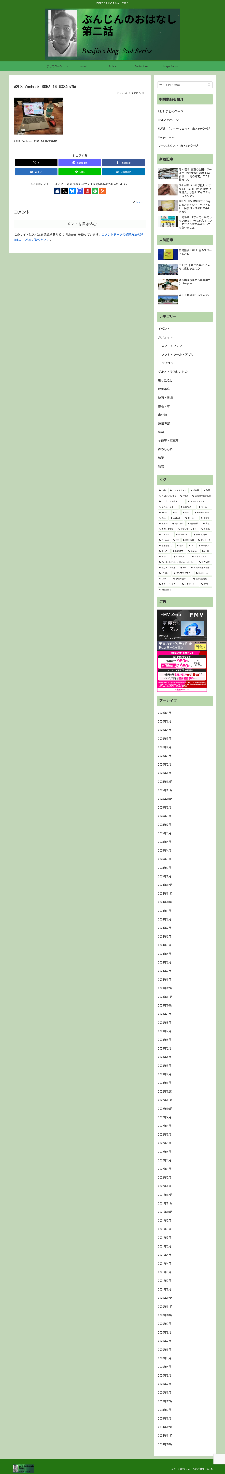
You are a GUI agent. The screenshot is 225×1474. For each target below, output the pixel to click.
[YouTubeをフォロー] (87, 191)
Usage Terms (166, 137)
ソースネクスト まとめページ (178, 145)
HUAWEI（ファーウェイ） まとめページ (184, 128)
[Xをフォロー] (64, 191)
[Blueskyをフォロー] (72, 191)
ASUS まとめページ (170, 111)
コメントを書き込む (80, 224)
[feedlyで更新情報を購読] (95, 191)
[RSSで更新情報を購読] (102, 191)
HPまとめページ (168, 119)
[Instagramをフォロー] (80, 191)
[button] (209, 85)
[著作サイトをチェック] (57, 191)
